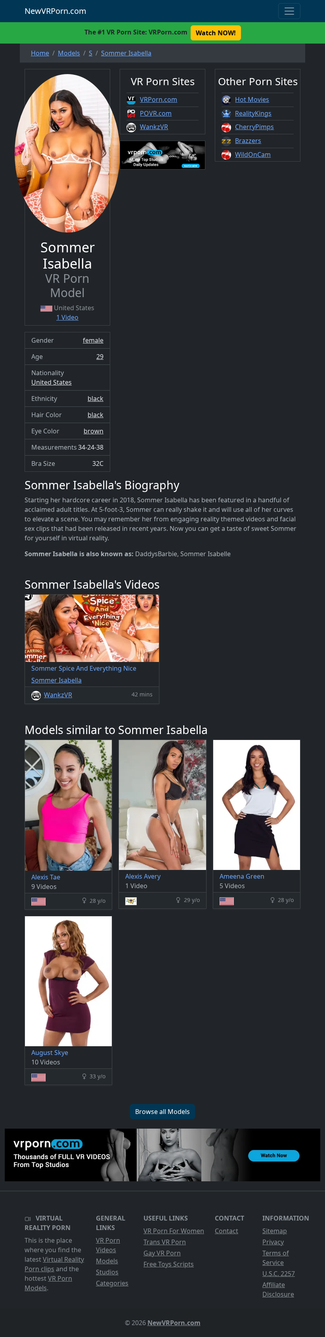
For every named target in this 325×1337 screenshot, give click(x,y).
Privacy (273, 1242)
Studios (107, 1272)
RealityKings (253, 113)
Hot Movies (252, 99)
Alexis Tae (45, 877)
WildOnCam (253, 154)
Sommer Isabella (56, 680)
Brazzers (248, 140)
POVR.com (156, 113)
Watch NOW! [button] (216, 33)
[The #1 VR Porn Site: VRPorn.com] (162, 1155)
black (95, 398)
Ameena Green (242, 876)
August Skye (49, 1052)
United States (51, 382)
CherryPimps (254, 126)
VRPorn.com (158, 99)
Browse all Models (162, 1111)
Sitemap (274, 1230)
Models (107, 1261)
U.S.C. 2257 (278, 1273)
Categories (112, 1283)
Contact (226, 1230)
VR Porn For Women (173, 1230)
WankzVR (154, 126)
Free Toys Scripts (168, 1264)
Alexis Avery (143, 876)
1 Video (67, 317)
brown (93, 431)
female (93, 340)
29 (99, 356)
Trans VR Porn (164, 1242)
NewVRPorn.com (55, 11)
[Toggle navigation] (289, 11)
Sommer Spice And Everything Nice (83, 668)
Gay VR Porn (162, 1253)
